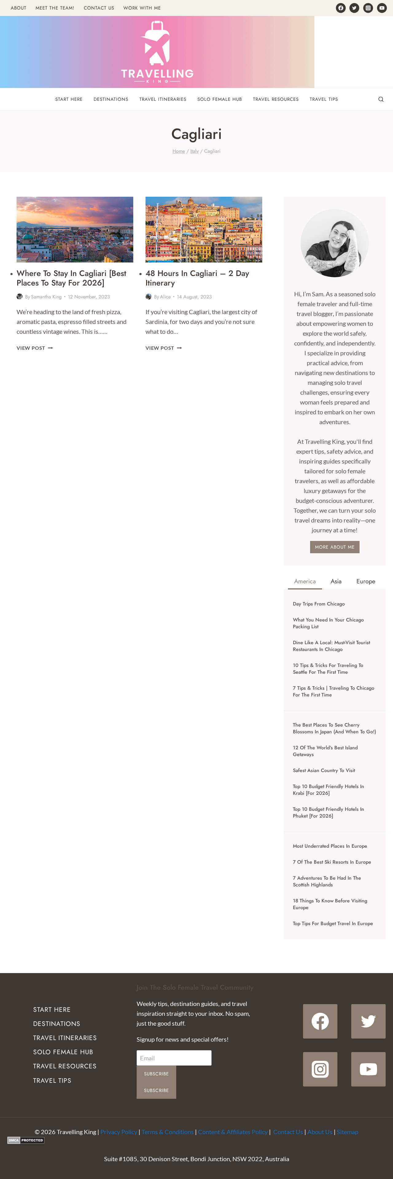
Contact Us (99, 8)
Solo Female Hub (219, 99)
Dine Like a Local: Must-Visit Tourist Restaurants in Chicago (331, 646)
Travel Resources (276, 99)
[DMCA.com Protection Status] (196, 1140)
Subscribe (156, 1074)
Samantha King (46, 296)
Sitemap (347, 1131)
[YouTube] (382, 8)
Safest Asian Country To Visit (324, 770)
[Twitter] (354, 8)
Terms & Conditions (168, 1131)
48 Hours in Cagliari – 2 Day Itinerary (197, 278)
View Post (35, 348)
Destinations (111, 99)
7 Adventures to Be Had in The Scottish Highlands (327, 881)
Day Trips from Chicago (319, 604)
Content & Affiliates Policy (233, 1131)
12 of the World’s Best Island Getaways (325, 751)
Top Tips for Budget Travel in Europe (333, 923)
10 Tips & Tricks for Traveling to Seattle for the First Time (328, 669)
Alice (165, 296)
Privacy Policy (118, 1131)
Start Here (69, 99)
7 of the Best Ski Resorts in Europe (332, 862)
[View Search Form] (381, 100)
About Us (320, 1131)
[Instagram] (368, 8)
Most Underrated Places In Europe (330, 846)
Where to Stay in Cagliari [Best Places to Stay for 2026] (71, 278)
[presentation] (75, 229)
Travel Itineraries (162, 99)
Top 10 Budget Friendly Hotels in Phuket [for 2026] (328, 812)
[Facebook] (341, 8)
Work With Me (142, 8)
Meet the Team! (55, 8)
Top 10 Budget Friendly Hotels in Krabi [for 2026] (328, 790)
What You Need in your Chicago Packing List (328, 623)
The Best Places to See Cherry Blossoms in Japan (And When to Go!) (334, 728)
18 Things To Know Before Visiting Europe (330, 904)
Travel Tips (324, 99)
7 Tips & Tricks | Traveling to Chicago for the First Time (333, 691)
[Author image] (20, 297)
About (18, 8)
